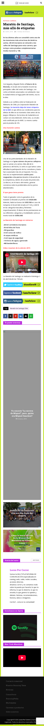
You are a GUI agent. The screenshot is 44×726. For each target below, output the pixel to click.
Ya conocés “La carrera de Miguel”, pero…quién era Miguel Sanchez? (22, 413)
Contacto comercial (14, 681)
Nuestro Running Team (16, 685)
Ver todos (36, 560)
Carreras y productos (15, 707)
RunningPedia (12, 698)
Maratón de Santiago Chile (19, 308)
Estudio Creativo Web (23, 725)
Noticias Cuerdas (9, 21)
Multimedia (11, 703)
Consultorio (11, 694)
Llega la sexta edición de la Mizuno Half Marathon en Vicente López (22, 539)
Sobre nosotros (12, 712)
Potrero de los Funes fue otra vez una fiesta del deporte (22, 513)
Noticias (9, 690)
